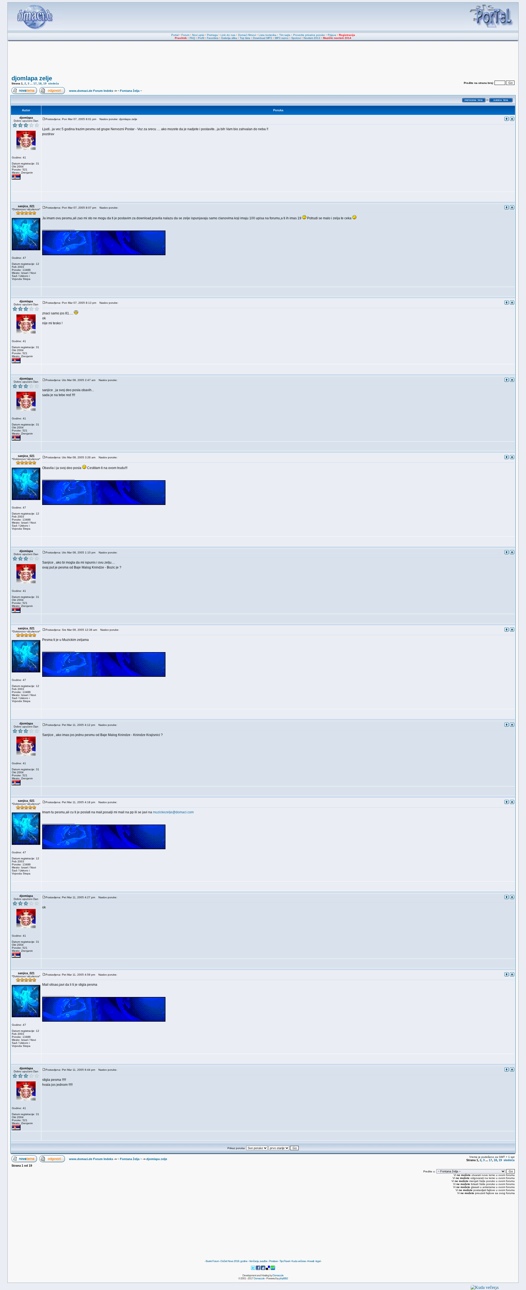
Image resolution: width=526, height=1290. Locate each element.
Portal (175, 34)
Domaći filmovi (247, 34)
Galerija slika (229, 37)
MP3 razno (281, 37)
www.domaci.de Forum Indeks (91, 90)
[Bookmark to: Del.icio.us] (268, 1269)
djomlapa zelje (32, 78)
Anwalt (310, 1261)
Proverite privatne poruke (309, 34)
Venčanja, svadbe (258, 1261)
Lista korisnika (267, 34)
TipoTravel (284, 1261)
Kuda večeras (298, 1261)
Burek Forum (212, 1261)
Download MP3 (262, 37)
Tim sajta (284, 34)
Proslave (273, 1261)
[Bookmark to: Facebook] (258, 1269)
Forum (185, 34)
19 (45, 83)
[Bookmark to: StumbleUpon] (273, 1269)
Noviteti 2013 (312, 37)
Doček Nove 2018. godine (234, 1261)
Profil (201, 37)
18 (40, 83)
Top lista (245, 37)
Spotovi (296, 37)
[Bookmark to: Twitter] (253, 1269)
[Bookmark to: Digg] (263, 1269)
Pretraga (212, 34)
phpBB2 (283, 1278)
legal (318, 1261)
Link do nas (228, 34)
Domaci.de (278, 1275)
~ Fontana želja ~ (130, 90)
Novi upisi (198, 34)
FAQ (192, 37)
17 (35, 83)
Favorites (212, 37)
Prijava (332, 34)
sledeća (53, 83)
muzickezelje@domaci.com (173, 812)
